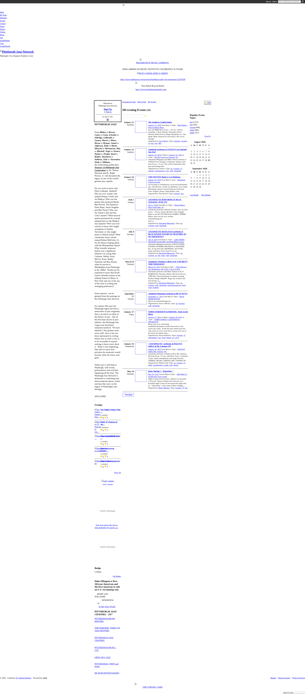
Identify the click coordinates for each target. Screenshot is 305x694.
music (192, 130)
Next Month (205, 195)
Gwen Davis (163, 141)
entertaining (152, 338)
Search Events (146, 116)
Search (303, 1)
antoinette (177, 171)
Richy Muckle (164, 388)
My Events (152, 102)
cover (177, 338)
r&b (159, 143)
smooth (151, 171)
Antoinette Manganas (167, 223)
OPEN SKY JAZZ (103, 657)
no (173, 338)
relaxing (177, 141)
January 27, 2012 (154, 317)
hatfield (156, 287)
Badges (273, 678)
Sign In (274, 2)
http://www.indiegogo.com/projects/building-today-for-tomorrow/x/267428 (152, 79)
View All (117, 473)
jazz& (166, 365)
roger (150, 287)
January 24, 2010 (175, 155)
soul (171, 365)
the (159, 255)
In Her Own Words (107, 606)
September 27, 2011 (155, 297)
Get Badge (117, 576)
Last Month (194, 195)
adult (150, 365)
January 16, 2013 (154, 349)
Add (208, 103)
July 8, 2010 (153, 240)
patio (163, 255)
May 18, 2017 (153, 374)
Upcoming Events (129, 102)
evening (184, 141)
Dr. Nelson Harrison (23, 678)
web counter (107, 484)
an (172, 169)
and (156, 143)
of (149, 143)
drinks (168, 338)
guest (184, 285)
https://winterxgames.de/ (110, 461)
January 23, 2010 (154, 155)
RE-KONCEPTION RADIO (107, 673)
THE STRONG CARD (153, 687)
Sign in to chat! (288, 692)
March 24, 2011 (154, 267)
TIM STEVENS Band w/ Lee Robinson (164, 177)
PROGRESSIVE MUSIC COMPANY (152, 63)
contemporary (160, 171)
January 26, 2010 (154, 180)
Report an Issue (284, 678)
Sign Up (268, 2)
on (156, 255)
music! (175, 365)
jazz (152, 143)
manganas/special (174, 285)
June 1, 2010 (153, 205)
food (163, 338)
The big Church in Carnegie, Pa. (166, 157)
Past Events (141, 102)
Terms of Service (298, 678)
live (191, 125)
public (192, 133)
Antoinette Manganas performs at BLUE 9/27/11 (167, 294)
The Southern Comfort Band (160, 122)
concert (192, 127)
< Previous (128, 395)
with (171, 171)
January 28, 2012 (175, 317)
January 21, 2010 (154, 125)
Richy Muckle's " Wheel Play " (160, 371)
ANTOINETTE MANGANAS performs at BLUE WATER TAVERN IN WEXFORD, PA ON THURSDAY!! (167, 234)
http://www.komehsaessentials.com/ (151, 89)
